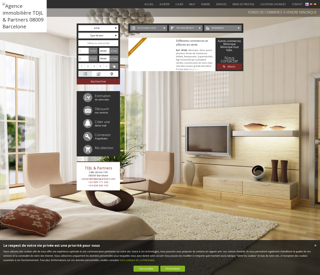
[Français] (307, 4)
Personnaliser (172, 268)
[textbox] (98, 43)
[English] (311, 4)
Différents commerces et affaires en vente (192, 42)
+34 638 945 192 (98, 185)
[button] (81, 66)
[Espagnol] (315, 4)
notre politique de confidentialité (137, 260)
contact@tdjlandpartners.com (98, 178)
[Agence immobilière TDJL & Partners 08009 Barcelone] (23, 26)
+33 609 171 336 (98, 182)
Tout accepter (146, 268)
